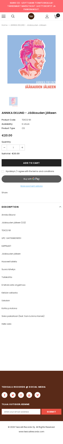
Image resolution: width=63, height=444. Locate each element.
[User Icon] (47, 16)
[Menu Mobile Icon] (3, 16)
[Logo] (31, 16)
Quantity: (6, 141)
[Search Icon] (13, 16)
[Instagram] (21, 395)
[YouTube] (29, 395)
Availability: (7, 124)
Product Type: (8, 128)
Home (4, 25)
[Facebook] (4, 395)
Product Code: (9, 119)
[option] (31, 61)
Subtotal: (6, 153)
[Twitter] (13, 395)
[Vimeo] (37, 395)
